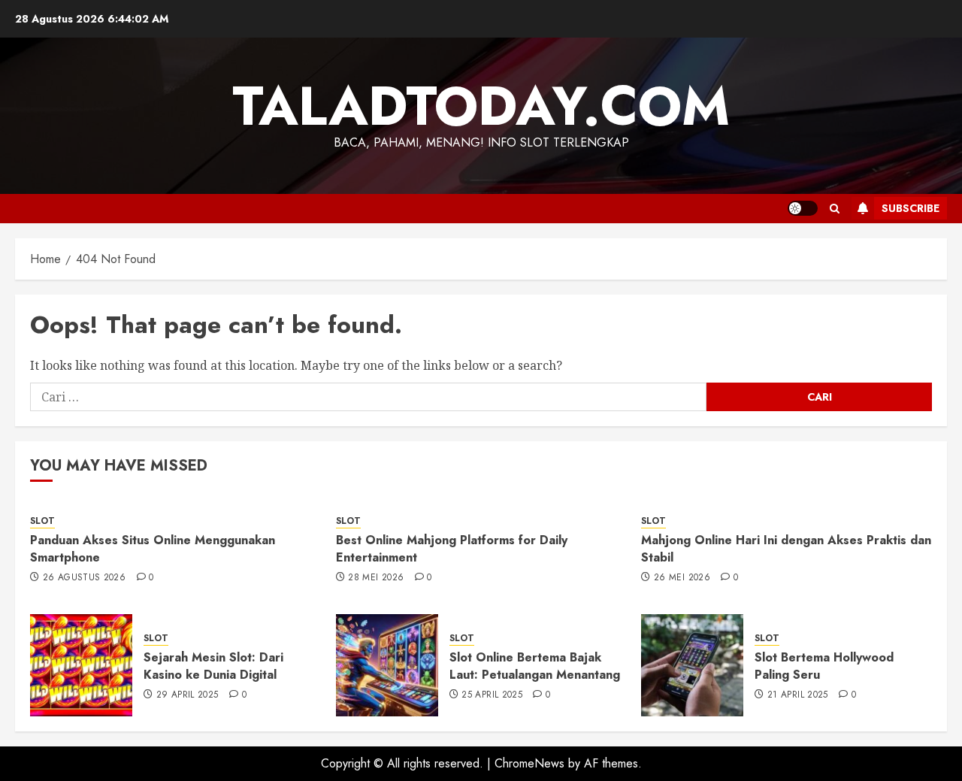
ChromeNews (529, 763)
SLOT (42, 521)
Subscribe (910, 208)
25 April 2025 (491, 695)
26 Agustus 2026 (84, 578)
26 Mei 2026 (682, 578)
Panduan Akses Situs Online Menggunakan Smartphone (152, 548)
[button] (834, 208)
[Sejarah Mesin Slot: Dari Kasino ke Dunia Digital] (81, 665)
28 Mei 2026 (376, 578)
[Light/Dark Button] (803, 208)
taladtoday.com (481, 106)
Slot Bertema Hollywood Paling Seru (824, 666)
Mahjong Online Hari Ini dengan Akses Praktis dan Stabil (786, 548)
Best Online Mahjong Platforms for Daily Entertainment (451, 548)
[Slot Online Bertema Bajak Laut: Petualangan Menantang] (387, 665)
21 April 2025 (797, 695)
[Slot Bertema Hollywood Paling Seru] (692, 665)
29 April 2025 (187, 695)
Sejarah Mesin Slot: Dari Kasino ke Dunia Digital (213, 666)
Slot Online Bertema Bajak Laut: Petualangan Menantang (534, 666)
